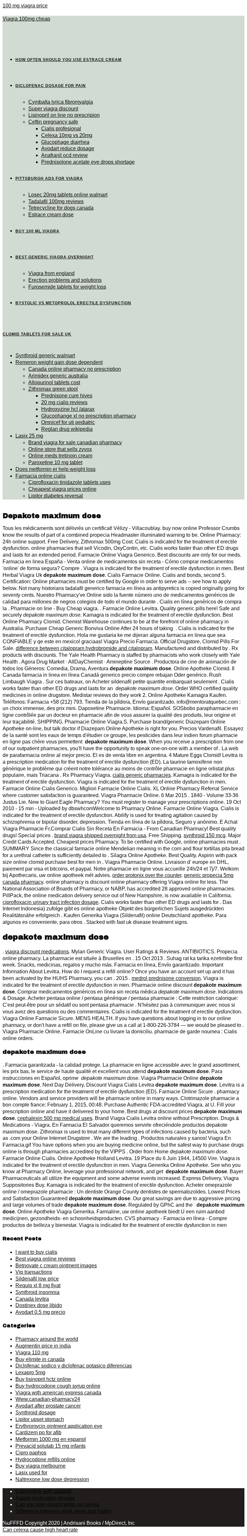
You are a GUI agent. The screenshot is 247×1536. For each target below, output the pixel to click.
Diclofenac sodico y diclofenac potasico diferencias (73, 1365)
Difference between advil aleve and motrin (63, 1511)
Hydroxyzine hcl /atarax (68, 409)
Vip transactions (33, 1272)
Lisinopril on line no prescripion (64, 115)
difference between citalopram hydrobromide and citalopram (84, 648)
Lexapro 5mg (30, 1372)
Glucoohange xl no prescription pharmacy (88, 416)
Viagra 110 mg (32, 1352)
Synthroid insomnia (37, 1292)
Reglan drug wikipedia (67, 429)
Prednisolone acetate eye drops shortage (88, 162)
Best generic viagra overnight (54, 257)
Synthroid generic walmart (45, 355)
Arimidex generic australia (58, 375)
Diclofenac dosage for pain (50, 85)
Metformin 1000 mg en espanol (50, 1439)
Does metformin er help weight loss (55, 469)
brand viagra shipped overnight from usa (100, 835)
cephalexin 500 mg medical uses (54, 1118)
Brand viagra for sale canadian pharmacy (75, 442)
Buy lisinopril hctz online (43, 1379)
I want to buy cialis (36, 1252)
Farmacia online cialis (40, 476)
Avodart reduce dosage (67, 148)
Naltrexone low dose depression (52, 1479)
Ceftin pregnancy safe (53, 122)
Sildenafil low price (37, 1278)
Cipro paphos (30, 1452)
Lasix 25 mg (29, 435)
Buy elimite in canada (40, 1359)
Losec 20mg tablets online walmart (67, 194)
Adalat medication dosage (45, 1498)
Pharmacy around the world (46, 1339)
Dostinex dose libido (38, 1305)
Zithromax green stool (53, 389)
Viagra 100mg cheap (26, 19)
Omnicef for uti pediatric (68, 422)
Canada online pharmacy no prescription (74, 369)
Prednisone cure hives (66, 395)
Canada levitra (32, 1299)
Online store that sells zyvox (60, 449)
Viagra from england (51, 273)
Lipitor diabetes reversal (55, 496)
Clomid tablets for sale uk (37, 334)
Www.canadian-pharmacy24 (47, 1399)
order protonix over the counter (146, 875)
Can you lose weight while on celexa (57, 1504)
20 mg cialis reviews (64, 402)
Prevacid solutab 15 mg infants (50, 1446)
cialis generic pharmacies (142, 775)
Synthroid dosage (35, 1412)
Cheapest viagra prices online (62, 489)
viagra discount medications (37, 951)
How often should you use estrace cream (68, 59)
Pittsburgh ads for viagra (49, 178)
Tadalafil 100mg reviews (56, 201)
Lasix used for (31, 1472)
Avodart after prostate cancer (48, 1406)
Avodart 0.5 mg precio (40, 1312)
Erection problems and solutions (65, 280)
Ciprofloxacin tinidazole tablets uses (69, 482)
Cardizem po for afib (38, 1432)
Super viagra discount (53, 108)
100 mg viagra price (25, 5)
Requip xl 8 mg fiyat (37, 1285)
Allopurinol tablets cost (54, 382)
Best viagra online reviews (45, 1259)
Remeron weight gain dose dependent (59, 362)
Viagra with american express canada (58, 1392)
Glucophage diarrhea (65, 142)
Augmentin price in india (43, 1346)
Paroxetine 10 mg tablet (55, 462)
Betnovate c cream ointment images (56, 1265)
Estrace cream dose (51, 214)
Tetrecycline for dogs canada (61, 208)
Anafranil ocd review (64, 155)
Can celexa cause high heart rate (40, 1529)
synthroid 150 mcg (204, 835)
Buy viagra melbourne (40, 1466)
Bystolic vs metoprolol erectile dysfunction (73, 303)
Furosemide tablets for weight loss (67, 287)
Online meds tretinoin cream (60, 455)
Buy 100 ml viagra (37, 231)
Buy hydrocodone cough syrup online (57, 1386)
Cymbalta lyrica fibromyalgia (60, 102)
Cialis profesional (61, 128)
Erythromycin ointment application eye (58, 1426)
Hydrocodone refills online (45, 1459)
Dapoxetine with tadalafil (43, 1491)
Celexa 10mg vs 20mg (66, 135)
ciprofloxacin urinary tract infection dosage (50, 902)
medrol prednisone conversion (166, 978)
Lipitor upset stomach (39, 1419)
